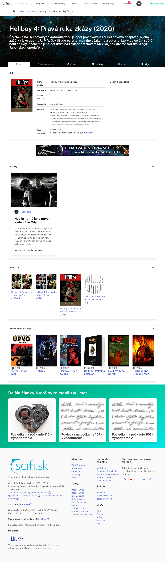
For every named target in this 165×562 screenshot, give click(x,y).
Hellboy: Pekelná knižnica (94, 372)
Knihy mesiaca (78, 499)
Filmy (99, 511)
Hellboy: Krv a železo (68, 372)
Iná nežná (101, 492)
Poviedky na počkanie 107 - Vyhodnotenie (82, 436)
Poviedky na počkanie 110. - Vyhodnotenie (31, 436)
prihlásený (89, 132)
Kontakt (24, 504)
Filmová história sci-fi (81, 514)
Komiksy (101, 520)
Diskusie (125, 3)
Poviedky (75, 474)
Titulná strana (78, 465)
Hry (98, 523)
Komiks (31, 11)
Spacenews (76, 468)
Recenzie (75, 471)
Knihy (99, 517)
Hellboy (40, 371)
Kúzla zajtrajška (104, 495)
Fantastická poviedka (107, 471)
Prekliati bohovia (79, 511)
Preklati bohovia (105, 477)
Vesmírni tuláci (104, 480)
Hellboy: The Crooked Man (141, 372)
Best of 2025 (77, 489)
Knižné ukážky (78, 496)
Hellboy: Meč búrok (116, 372)
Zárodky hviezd (104, 498)
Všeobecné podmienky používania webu (28, 492)
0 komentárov (39, 250)
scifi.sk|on (101, 468)
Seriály (100, 514)
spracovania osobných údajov (23, 495)
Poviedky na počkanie (107, 474)
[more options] (153, 73)
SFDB (21, 11)
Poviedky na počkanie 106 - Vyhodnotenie (132, 436)
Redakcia (42, 519)
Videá (74, 477)
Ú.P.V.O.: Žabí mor (19, 372)
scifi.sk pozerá (78, 508)
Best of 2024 (77, 493)
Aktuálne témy (58, 3)
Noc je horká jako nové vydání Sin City (31, 220)
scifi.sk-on (89, 3)
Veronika (26, 211)
